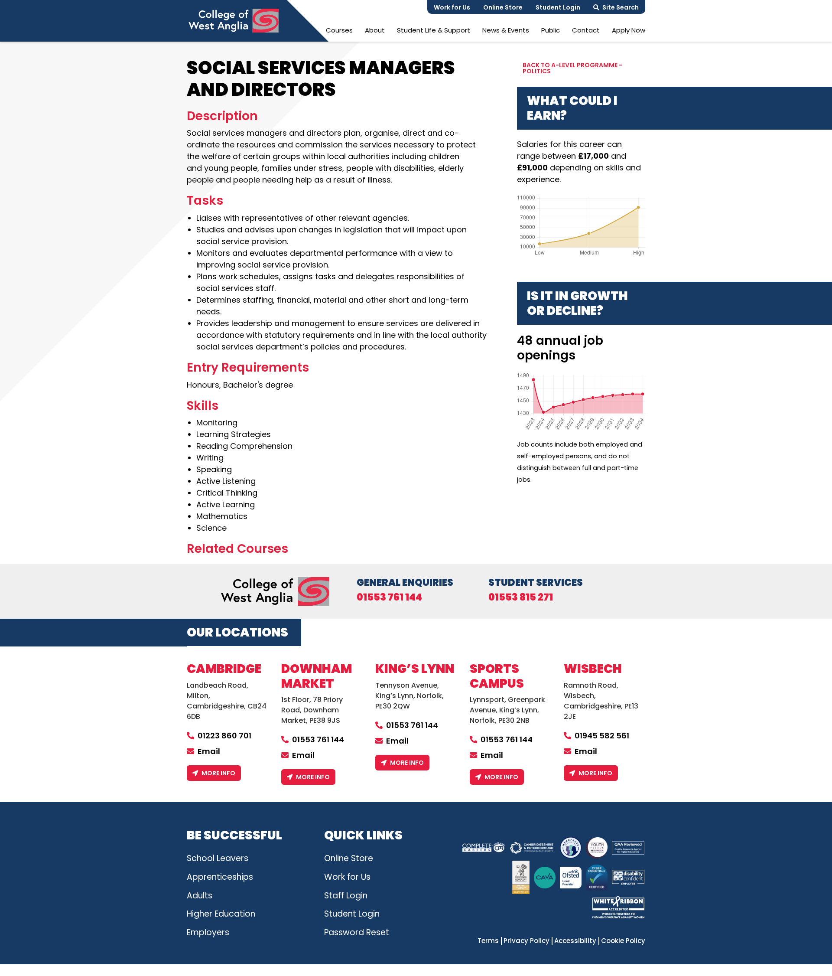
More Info (218, 773)
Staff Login (345, 895)
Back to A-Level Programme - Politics (572, 68)
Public (550, 30)
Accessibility (575, 941)
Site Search (620, 7)
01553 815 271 (520, 597)
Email (209, 751)
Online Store (503, 7)
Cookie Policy (623, 941)
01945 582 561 (602, 735)
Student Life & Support (433, 30)
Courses (339, 30)
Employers (208, 932)
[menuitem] (339, 30)
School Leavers (217, 858)
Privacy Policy (526, 941)
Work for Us (452, 7)
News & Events (505, 30)
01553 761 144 (389, 597)
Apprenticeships (220, 877)
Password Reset (356, 932)
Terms (488, 941)
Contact (586, 30)
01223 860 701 (224, 735)
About (375, 30)
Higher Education (221, 914)
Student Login (558, 7)
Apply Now (628, 30)
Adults (199, 895)
